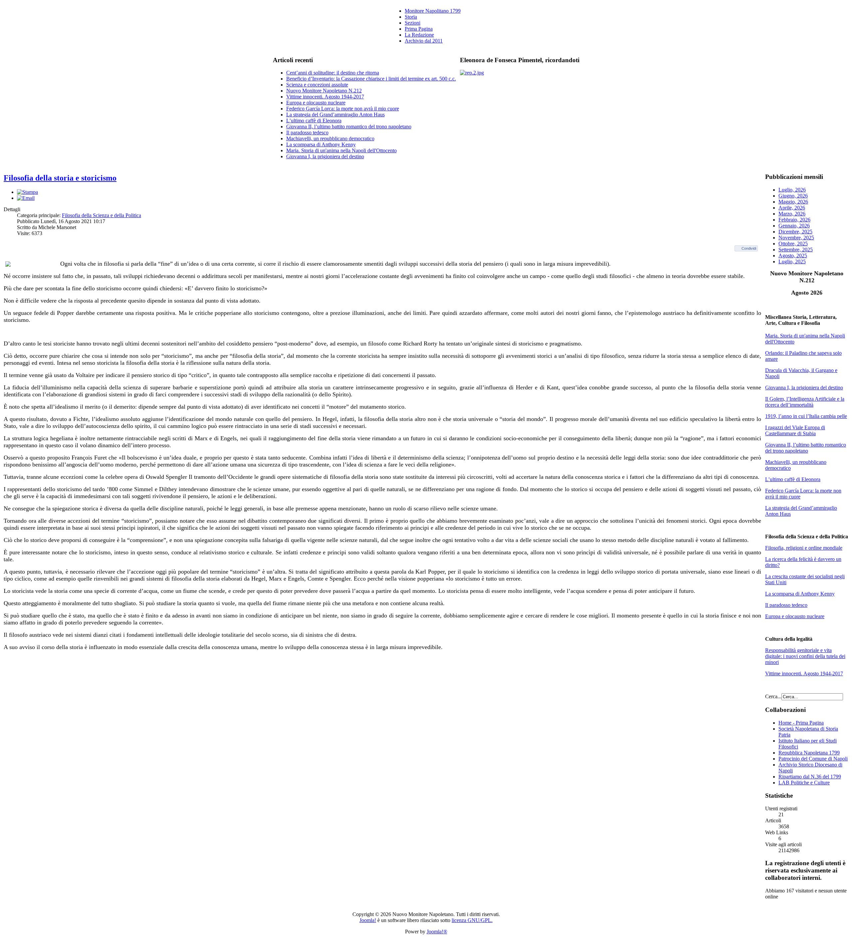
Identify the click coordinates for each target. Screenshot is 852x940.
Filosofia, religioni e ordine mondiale (803, 548)
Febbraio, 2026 (794, 219)
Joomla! (367, 920)
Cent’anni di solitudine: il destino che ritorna (332, 72)
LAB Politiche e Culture (804, 782)
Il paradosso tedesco (307, 132)
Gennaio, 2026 (794, 225)
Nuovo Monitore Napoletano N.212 (324, 90)
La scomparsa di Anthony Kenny (321, 144)
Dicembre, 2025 (795, 231)
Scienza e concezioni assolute (317, 84)
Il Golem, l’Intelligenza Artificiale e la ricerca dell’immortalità (804, 402)
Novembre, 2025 (796, 237)
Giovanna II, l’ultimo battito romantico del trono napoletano (348, 126)
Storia (411, 17)
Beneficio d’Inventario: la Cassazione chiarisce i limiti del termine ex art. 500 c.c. (371, 78)
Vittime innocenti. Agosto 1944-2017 (325, 96)
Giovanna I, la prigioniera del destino (325, 156)
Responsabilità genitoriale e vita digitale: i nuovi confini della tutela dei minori (805, 656)
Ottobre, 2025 (793, 243)
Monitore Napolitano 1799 (433, 11)
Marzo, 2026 (791, 213)
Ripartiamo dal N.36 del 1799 (809, 776)
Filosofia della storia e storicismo (60, 178)
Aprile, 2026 (791, 207)
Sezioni (412, 23)
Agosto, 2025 (792, 255)
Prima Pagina (419, 29)
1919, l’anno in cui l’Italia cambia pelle (806, 416)
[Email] (26, 198)
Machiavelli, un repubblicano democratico (330, 138)
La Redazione (419, 35)
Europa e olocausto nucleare (315, 102)
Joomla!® (437, 931)
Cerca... (773, 696)
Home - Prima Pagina (801, 723)
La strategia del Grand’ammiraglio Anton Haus (335, 114)
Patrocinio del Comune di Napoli (813, 758)
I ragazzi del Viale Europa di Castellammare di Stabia (795, 430)
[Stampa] (27, 192)
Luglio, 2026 (792, 190)
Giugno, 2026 (793, 196)
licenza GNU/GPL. (472, 920)
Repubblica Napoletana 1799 (809, 752)
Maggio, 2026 (793, 201)
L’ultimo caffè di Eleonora (313, 120)
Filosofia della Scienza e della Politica (101, 215)
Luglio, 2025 (792, 261)
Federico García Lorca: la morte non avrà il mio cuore (342, 108)
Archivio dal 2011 (424, 41)
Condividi (749, 248)
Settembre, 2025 (795, 249)
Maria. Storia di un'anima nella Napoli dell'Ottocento (341, 150)
